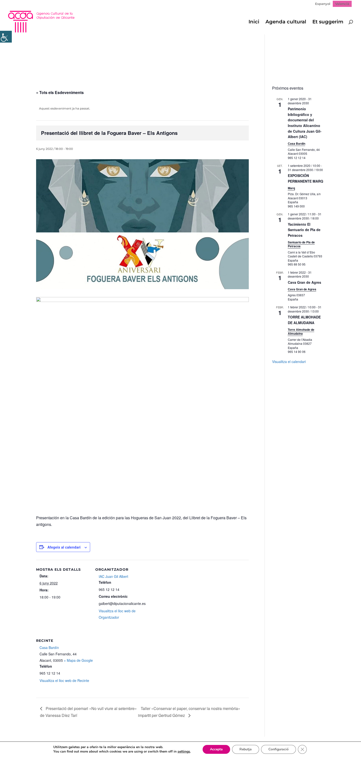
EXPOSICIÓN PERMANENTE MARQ (305, 178)
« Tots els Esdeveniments (60, 92)
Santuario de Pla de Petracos (301, 244)
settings (184, 751)
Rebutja (245, 749)
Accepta (216, 749)
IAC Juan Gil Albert (113, 576)
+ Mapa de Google (78, 660)
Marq (291, 188)
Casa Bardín (49, 647)
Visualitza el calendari (289, 361)
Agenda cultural (285, 22)
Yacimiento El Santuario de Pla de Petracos (304, 230)
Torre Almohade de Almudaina (301, 331)
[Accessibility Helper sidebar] (6, 37)
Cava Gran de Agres (304, 282)
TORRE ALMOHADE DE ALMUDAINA (304, 320)
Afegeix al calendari (64, 547)
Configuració (278, 749)
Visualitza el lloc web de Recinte (64, 680)
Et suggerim (327, 22)
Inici (254, 22)
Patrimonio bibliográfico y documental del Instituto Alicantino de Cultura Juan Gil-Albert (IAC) (304, 122)
